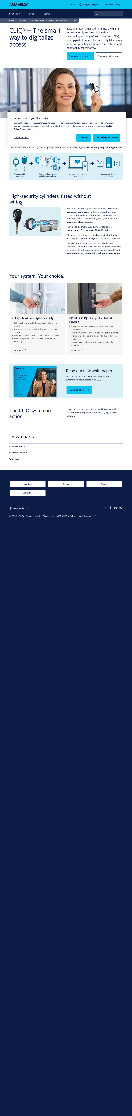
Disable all (84, 137)
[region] (66, 129)
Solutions (13, 14)
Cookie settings (21, 137)
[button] (20, 14)
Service (31, 14)
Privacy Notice (26, 129)
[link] (72, 4)
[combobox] (108, 13)
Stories (47, 14)
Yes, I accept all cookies (106, 137)
